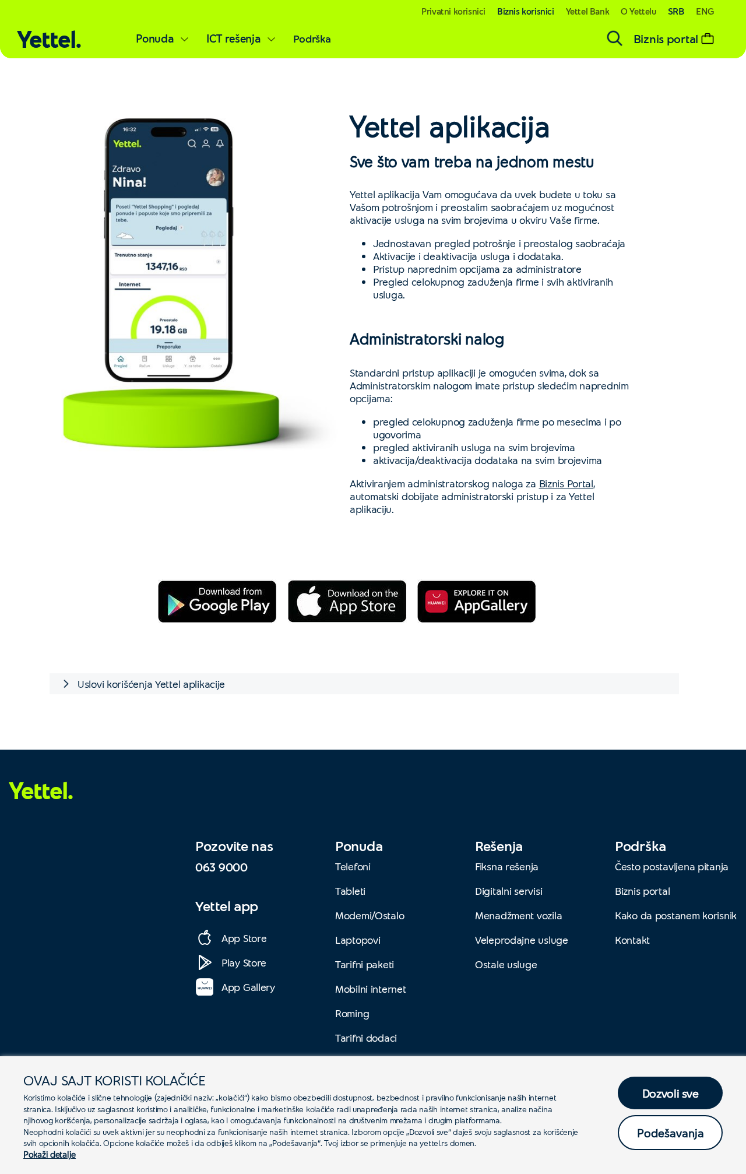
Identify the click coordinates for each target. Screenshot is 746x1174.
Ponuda (155, 38)
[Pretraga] (615, 38)
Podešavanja (670, 1133)
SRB (676, 10)
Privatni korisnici (453, 11)
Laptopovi (357, 939)
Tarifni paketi (364, 964)
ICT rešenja (233, 38)
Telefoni (353, 866)
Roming (352, 1013)
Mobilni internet (370, 988)
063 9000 (221, 867)
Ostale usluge (506, 964)
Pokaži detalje (49, 1154)
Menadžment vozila (518, 915)
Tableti (350, 890)
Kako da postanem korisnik (676, 915)
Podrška (312, 38)
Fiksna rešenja (507, 866)
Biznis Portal (566, 483)
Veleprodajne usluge (521, 939)
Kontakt (632, 939)
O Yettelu (638, 11)
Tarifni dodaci (366, 1037)
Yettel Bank (588, 11)
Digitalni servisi (508, 890)
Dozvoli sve (670, 1093)
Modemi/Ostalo (369, 915)
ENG (705, 10)
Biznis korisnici (525, 11)
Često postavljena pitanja (672, 866)
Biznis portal (642, 890)
